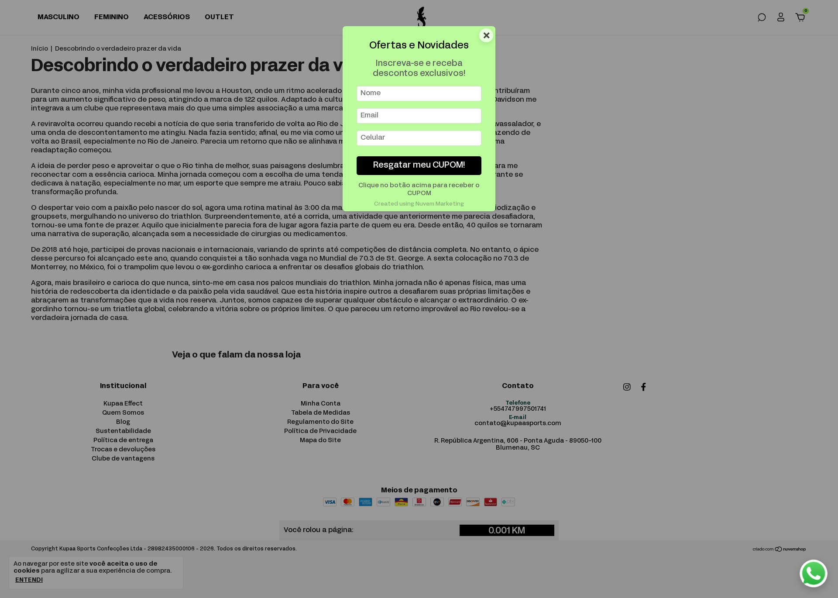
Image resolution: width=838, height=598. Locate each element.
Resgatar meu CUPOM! (419, 165)
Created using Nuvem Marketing (419, 204)
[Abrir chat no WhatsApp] (814, 574)
